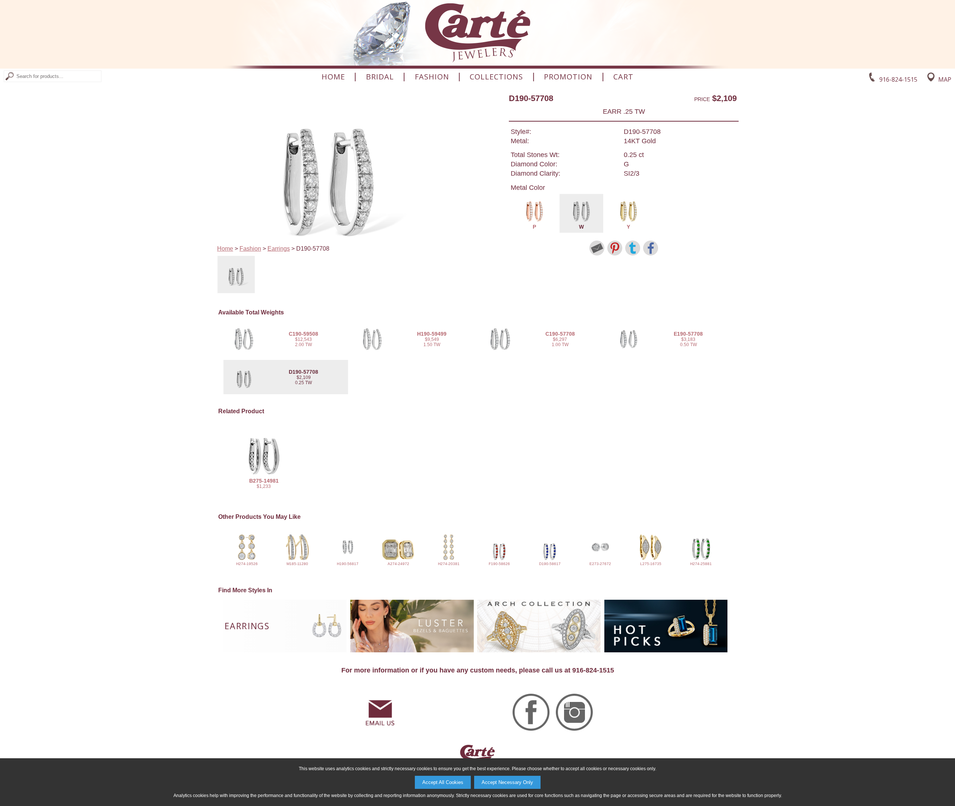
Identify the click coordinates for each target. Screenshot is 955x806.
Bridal (380, 77)
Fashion (432, 77)
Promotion (568, 77)
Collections (496, 77)
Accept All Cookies (442, 782)
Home (333, 77)
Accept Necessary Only (507, 782)
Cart (623, 77)
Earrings (278, 248)
